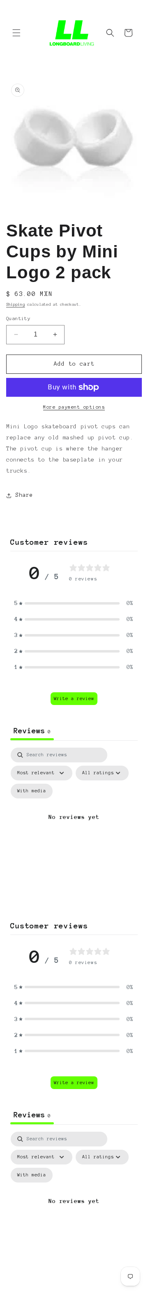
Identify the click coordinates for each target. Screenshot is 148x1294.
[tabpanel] (74, 826)
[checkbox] (32, 791)
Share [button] (24, 495)
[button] (16, 33)
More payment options (74, 407)
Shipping (15, 304)
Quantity (18, 318)
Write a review (74, 698)
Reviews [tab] (32, 730)
